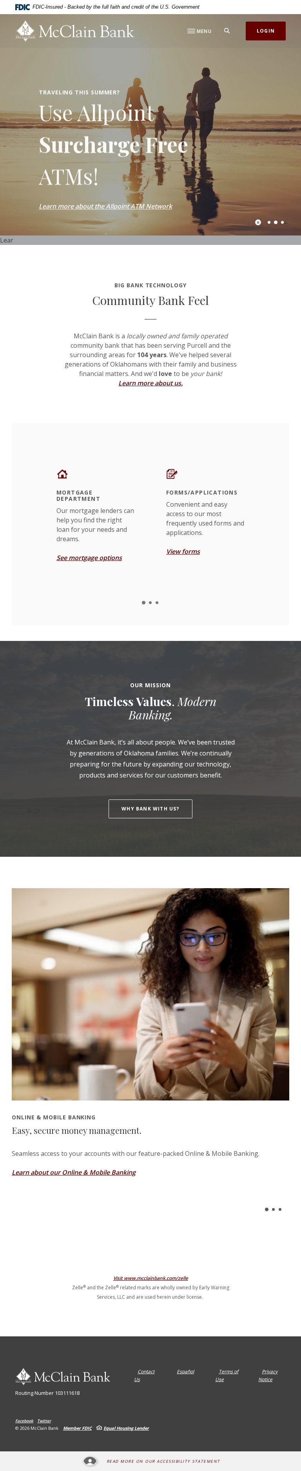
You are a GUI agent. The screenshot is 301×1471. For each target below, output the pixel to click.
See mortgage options (89, 557)
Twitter (44, 1421)
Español (185, 1371)
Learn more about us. (150, 383)
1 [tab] (269, 222)
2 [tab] (275, 222)
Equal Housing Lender (126, 1428)
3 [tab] (282, 222)
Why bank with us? (150, 808)
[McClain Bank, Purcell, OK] (74, 31)
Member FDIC (77, 1428)
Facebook (24, 1421)
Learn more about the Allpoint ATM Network (105, 205)
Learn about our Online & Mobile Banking (74, 1172)
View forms (183, 551)
